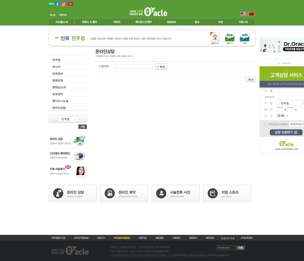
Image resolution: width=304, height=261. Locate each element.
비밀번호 (104, 66)
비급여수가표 (228, 238)
